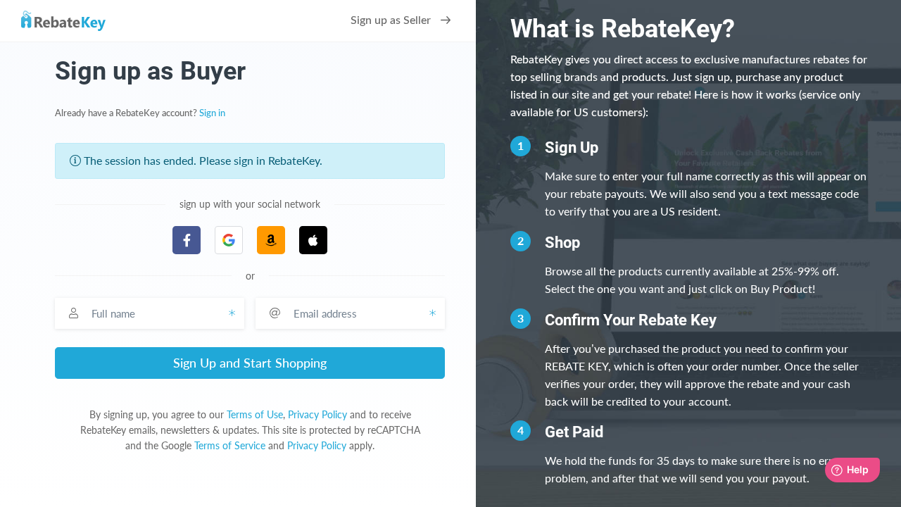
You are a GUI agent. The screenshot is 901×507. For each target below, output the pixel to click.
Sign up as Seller (392, 20)
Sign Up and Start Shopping (250, 362)
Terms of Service (229, 445)
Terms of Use (255, 414)
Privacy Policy (317, 414)
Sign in (212, 113)
